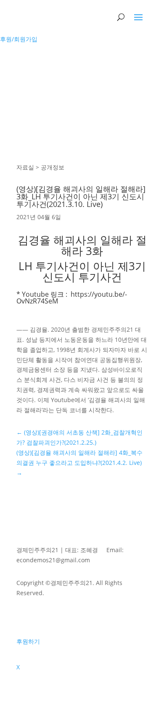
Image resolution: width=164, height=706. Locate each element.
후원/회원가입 (18, 39)
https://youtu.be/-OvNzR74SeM (71, 298)
